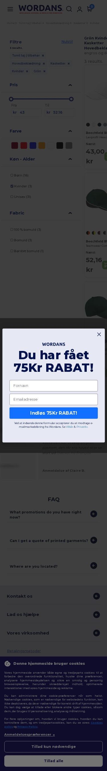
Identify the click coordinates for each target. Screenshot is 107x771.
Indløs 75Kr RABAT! (53, 413)
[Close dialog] (99, 334)
